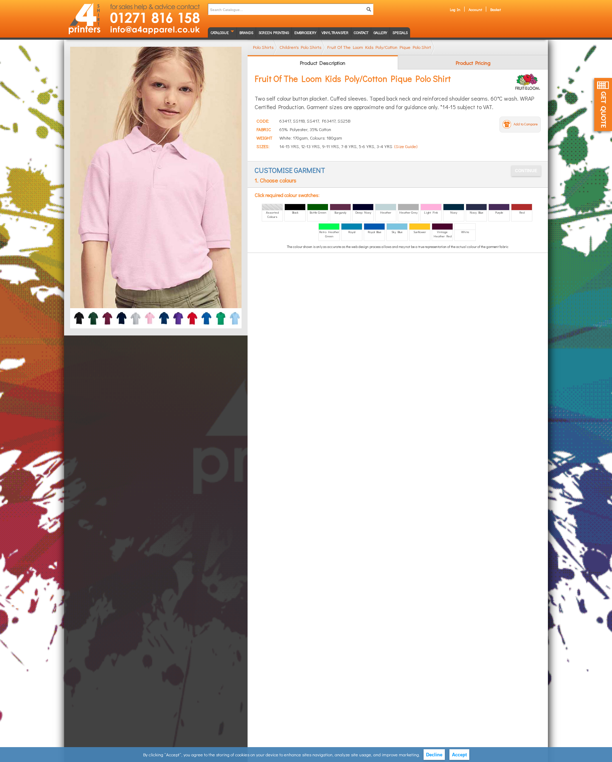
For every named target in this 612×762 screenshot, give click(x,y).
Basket (495, 9)
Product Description (322, 62)
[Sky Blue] (235, 315)
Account (475, 9)
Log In (455, 9)
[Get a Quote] (603, 104)
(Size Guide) (406, 146)
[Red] (192, 315)
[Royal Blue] (206, 315)
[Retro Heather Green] (220, 315)
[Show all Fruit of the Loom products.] (528, 82)
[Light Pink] (149, 315)
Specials (399, 32)
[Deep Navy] (121, 315)
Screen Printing (274, 32)
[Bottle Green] (93, 315)
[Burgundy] (107, 315)
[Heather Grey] (135, 315)
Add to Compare (526, 124)
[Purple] (178, 315)
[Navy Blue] (164, 315)
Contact (361, 32)
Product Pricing (473, 62)
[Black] (79, 315)
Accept (459, 754)
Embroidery (305, 32)
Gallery (380, 32)
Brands (246, 32)
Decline (434, 754)
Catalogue (220, 32)
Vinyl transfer (335, 32)
